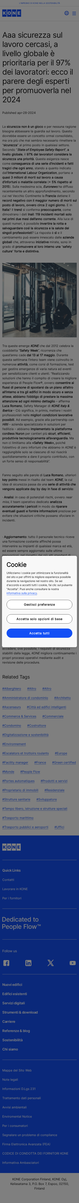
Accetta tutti (39, 633)
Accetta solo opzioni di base (39, 619)
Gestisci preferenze (39, 604)
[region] (39, 601)
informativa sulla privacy (22, 593)
